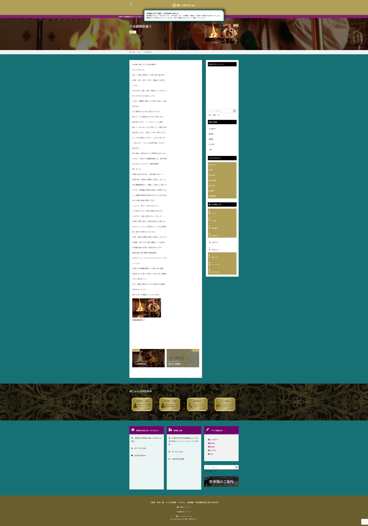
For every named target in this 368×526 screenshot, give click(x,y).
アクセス (181, 502)
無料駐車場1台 (140, 455)
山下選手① (212, 129)
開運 (214, 115)
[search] (234, 111)
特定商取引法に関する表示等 (207, 502)
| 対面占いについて (184, 507)
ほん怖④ (212, 144)
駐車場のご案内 (221, 481)
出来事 (212, 175)
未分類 (212, 185)
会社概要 (190, 502)
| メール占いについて (185, 516)
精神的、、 (212, 134)
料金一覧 (160, 502)
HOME (133, 52)
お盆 (210, 149)
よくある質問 (171, 502)
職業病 (211, 139)
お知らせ (213, 165)
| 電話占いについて (184, 512)
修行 (133, 32)
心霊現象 (213, 180)
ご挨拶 (152, 502)
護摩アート (214, 191)
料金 (210, 115)
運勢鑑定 (213, 196)
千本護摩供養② (147, 52)
